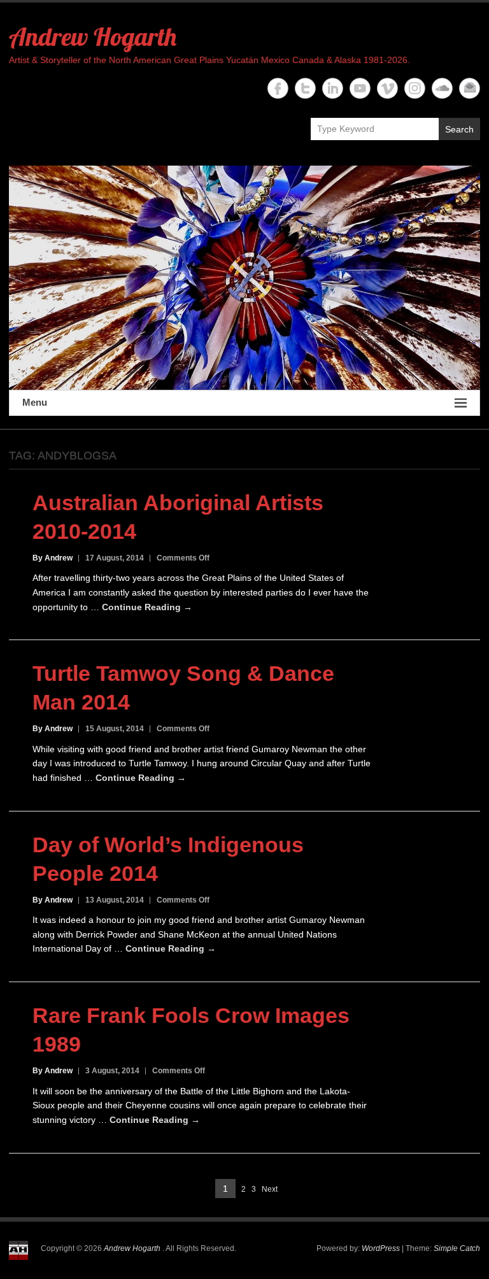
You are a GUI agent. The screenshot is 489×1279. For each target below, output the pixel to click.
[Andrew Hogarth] (244, 278)
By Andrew (52, 558)
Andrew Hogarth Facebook (277, 88)
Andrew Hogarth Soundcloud (442, 88)
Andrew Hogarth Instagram (414, 88)
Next (270, 1189)
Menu (34, 402)
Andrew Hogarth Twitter (305, 88)
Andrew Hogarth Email (469, 88)
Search (459, 129)
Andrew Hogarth (92, 36)
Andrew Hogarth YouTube (360, 88)
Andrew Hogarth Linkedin (332, 88)
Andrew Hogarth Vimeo (387, 88)
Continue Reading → (147, 607)
